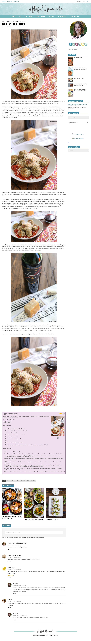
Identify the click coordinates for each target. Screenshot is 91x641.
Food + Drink (28, 16)
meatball (17, 480)
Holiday (51, 16)
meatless (23, 480)
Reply (9, 549)
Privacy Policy (16, 1)
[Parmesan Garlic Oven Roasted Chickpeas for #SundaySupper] (70, 71)
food (13, 480)
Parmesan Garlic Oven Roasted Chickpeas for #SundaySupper (80, 68)
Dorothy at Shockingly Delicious (17, 543)
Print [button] (57, 438)
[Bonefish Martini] (70, 61)
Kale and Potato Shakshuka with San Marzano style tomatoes (12, 518)
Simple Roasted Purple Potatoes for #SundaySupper (81, 84)
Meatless (22, 21)
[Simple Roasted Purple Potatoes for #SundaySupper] (70, 85)
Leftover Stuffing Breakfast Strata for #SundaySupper (80, 90)
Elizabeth (10, 599)
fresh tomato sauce (18, 469)
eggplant (8, 480)
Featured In (9, 1)
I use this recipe (19, 444)
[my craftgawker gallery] (78, 138)
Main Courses (15, 21)
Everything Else (62, 16)
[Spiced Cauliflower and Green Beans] (34, 503)
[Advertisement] (78, 175)
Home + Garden (41, 16)
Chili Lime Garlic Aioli (79, 78)
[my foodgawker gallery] (78, 134)
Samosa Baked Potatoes (52, 519)
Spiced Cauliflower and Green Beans (33, 519)
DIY (20, 16)
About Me (4, 1)
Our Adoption (75, 16)
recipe (28, 480)
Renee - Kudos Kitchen (14, 555)
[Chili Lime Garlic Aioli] (70, 79)
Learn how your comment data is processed (33, 537)
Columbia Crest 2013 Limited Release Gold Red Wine (15, 327)
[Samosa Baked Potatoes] (56, 503)
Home (13, 16)
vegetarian (33, 480)
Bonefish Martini (78, 57)
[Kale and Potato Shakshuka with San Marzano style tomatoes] (12, 501)
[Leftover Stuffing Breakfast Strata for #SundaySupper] (70, 93)
